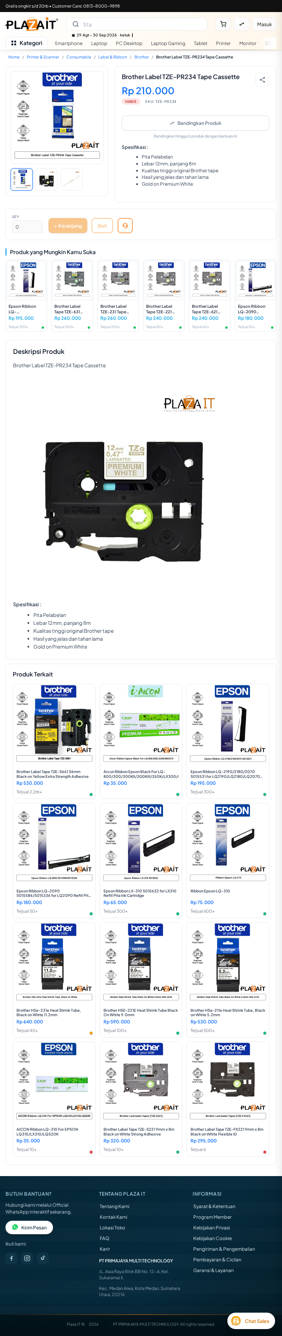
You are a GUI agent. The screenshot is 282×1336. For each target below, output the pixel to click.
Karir (105, 1249)
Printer (223, 43)
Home (14, 56)
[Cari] (75, 24)
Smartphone (69, 43)
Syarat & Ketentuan (214, 1206)
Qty (15, 217)
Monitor (248, 43)
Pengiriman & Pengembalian (224, 1249)
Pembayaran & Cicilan (217, 1259)
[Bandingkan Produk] (241, 24)
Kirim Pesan (34, 1227)
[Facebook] (11, 1258)
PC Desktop (129, 43)
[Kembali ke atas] (266, 1300)
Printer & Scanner (43, 56)
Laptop (99, 43)
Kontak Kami (113, 1217)
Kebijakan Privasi (211, 1227)
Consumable (78, 56)
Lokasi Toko (112, 1227)
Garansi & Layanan (213, 1270)
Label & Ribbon (112, 56)
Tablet (200, 43)
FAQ (104, 1238)
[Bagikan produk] (262, 80)
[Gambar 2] (46, 180)
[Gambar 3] (72, 180)
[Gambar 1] (22, 180)
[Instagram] (27, 1258)
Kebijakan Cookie (212, 1238)
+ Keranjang (68, 225)
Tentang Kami (114, 1206)
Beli (102, 225)
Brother (141, 56)
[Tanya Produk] (125, 225)
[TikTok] (43, 1258)
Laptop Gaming (168, 43)
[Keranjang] (223, 24)
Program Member (212, 1217)
